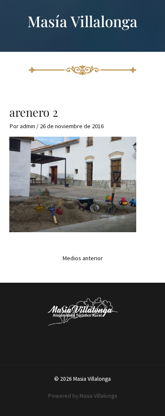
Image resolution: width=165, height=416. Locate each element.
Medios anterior (82, 258)
